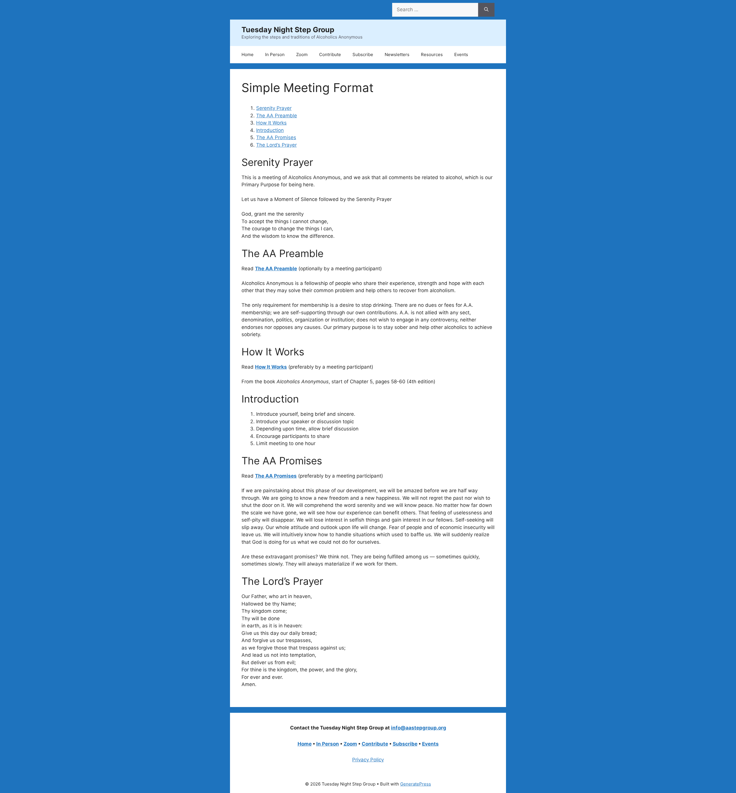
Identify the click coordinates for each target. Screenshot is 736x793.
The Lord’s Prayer (276, 145)
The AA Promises (276, 137)
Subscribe (362, 54)
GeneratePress (415, 784)
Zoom (302, 54)
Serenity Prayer (274, 108)
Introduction (270, 130)
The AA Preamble (276, 115)
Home (247, 54)
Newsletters (397, 54)
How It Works (271, 123)
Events (461, 54)
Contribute (330, 54)
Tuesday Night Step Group (287, 29)
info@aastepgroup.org (418, 728)
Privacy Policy (368, 760)
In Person (275, 54)
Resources (432, 54)
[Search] (486, 10)
